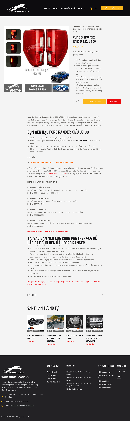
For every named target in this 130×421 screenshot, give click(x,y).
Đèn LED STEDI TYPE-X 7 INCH (74, 336)
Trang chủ (77, 27)
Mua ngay (114, 101)
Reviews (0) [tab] (32, 295)
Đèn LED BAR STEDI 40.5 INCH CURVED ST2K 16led (54, 338)
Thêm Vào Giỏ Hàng (94, 101)
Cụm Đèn (90, 27)
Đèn (84, 27)
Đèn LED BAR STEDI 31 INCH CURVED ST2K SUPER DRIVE (94, 338)
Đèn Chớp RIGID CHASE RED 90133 (35, 336)
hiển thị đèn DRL (83, 140)
